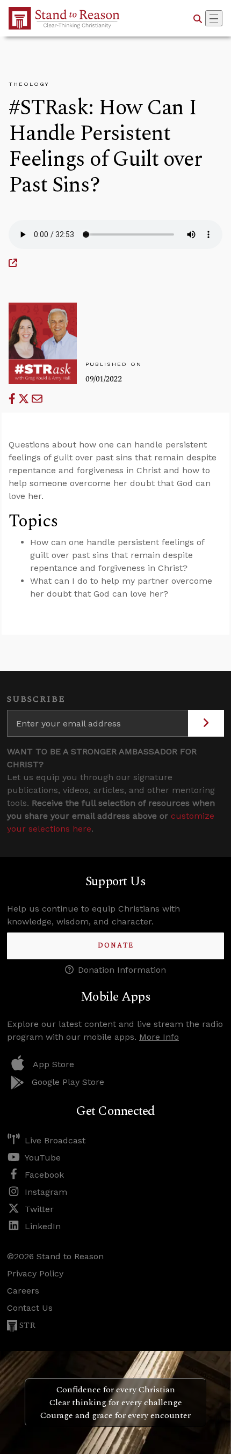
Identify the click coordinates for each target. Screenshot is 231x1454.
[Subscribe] (206, 723)
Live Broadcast (55, 1140)
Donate (116, 946)
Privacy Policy (35, 1273)
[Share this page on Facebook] (13, 399)
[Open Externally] (13, 263)
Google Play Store (68, 1082)
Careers (23, 1291)
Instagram (46, 1192)
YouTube (43, 1157)
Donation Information (122, 970)
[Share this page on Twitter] (25, 399)
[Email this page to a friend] (37, 399)
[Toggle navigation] (213, 18)
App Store (53, 1064)
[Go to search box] (197, 18)
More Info (159, 1037)
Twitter (39, 1209)
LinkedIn (43, 1226)
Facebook (44, 1175)
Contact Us (30, 1308)
